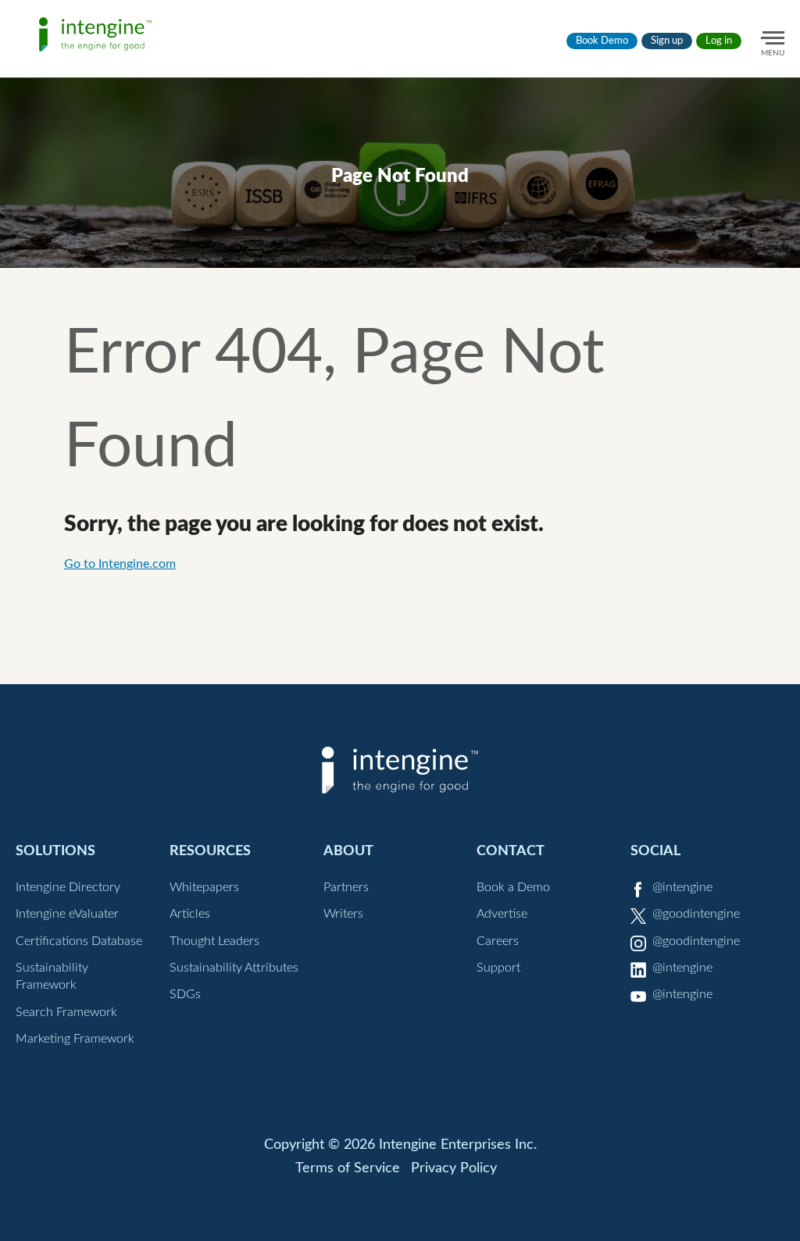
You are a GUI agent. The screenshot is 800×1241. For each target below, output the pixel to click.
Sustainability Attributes (234, 967)
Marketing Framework (75, 1038)
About (348, 851)
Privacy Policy (454, 1168)
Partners (346, 887)
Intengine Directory (68, 887)
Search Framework (66, 1012)
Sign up (667, 41)
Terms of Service (347, 1168)
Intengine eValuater (67, 914)
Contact (511, 851)
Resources (210, 851)
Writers (343, 914)
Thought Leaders (214, 941)
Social (655, 851)
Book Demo (602, 41)
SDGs (185, 994)
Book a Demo (513, 887)
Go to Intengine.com (120, 564)
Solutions (55, 851)
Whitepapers (204, 887)
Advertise (502, 914)
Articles (190, 914)
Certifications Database (79, 941)
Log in (718, 41)
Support (498, 967)
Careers (498, 941)
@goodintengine (696, 914)
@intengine (682, 887)
